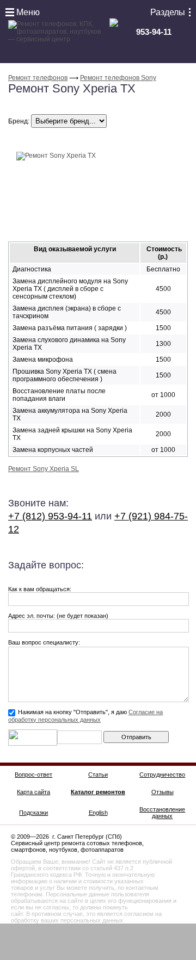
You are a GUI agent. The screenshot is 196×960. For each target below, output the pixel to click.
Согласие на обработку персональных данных (85, 716)
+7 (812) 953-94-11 (50, 516)
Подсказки (33, 812)
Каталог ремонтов (98, 792)
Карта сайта (33, 792)
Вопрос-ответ (33, 774)
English (98, 812)
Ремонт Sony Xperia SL (43, 469)
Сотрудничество (162, 774)
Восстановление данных (162, 812)
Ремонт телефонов (38, 78)
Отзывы (162, 792)
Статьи (98, 774)
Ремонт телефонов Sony (118, 78)
